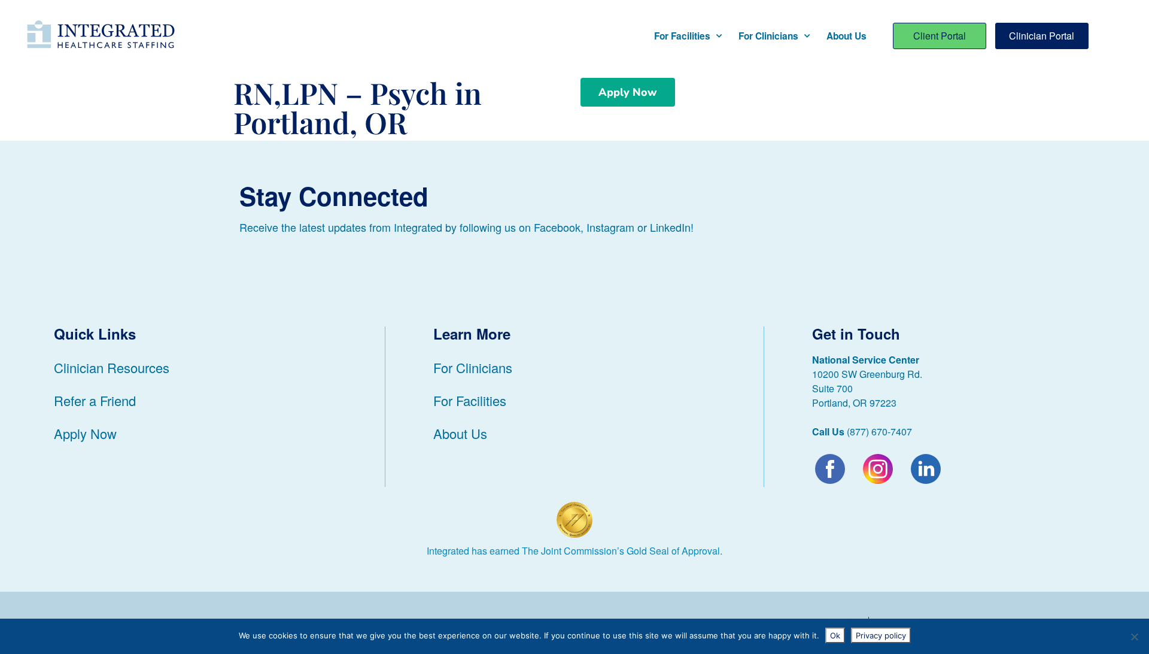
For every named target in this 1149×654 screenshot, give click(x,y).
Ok (835, 635)
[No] (1134, 637)
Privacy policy (881, 635)
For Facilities (682, 36)
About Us (846, 36)
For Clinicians (768, 36)
